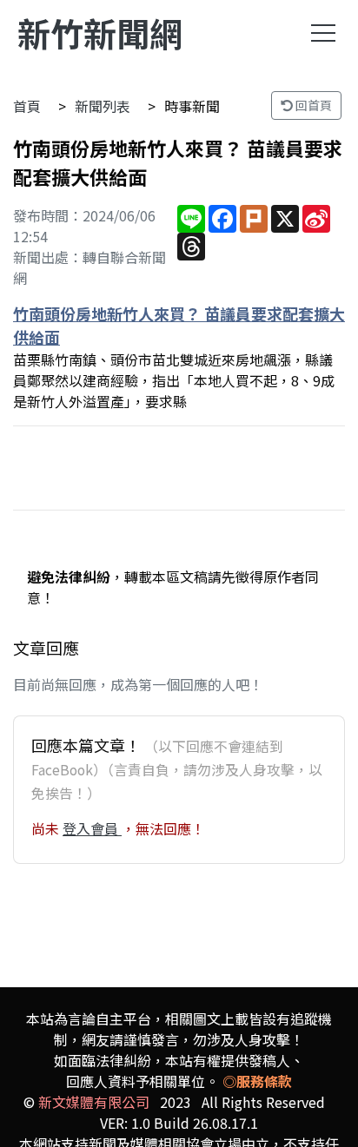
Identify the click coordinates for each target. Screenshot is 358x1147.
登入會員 (92, 828)
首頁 (27, 106)
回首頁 (312, 105)
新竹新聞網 (99, 32)
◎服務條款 (257, 1081)
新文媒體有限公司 (93, 1101)
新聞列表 (102, 106)
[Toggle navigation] (323, 33)
